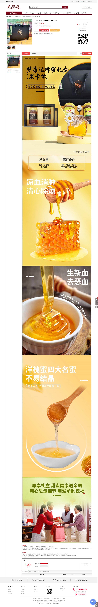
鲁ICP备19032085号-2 (44, 602)
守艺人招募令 (57, 13)
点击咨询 (43, 598)
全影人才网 (10, 591)
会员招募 (76, 13)
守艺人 (32, 13)
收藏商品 (34, 53)
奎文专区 (84, 13)
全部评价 (25, 571)
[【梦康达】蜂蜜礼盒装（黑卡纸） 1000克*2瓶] (13, 55)
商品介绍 (26, 53)
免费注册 (77, 1)
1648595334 (83, 28)
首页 (26, 13)
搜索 (65, 7)
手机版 (84, 1)
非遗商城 (10, 593)
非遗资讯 (38, 13)
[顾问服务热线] (81, 588)
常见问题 (22, 589)
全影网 (9, 589)
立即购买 (54, 30)
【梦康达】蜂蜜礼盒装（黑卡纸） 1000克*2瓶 (31, 16)
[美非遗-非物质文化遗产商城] (13, 3)
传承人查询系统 (67, 13)
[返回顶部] (96, 605)
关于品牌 (35, 591)
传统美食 (8, 16)
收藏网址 (90, 1)
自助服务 (22, 591)
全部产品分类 (13, 13)
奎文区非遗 (18, 16)
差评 (40, 571)
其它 (13, 16)
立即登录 (72, 1)
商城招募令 (36, 589)
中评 (35, 571)
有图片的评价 (46, 571)
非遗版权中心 (47, 13)
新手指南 (22, 593)
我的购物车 (88, 7)
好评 (30, 571)
